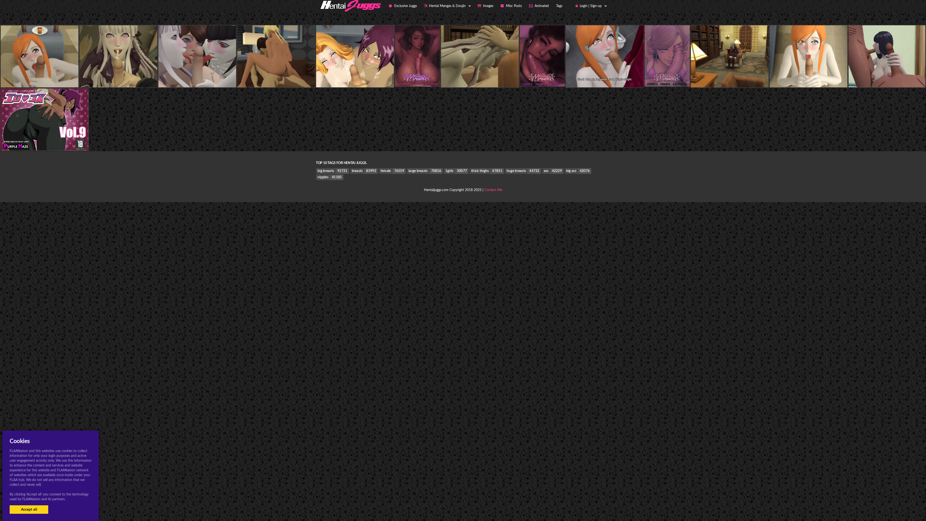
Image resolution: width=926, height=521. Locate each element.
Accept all (29, 509)
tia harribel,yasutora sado (276, 77)
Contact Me (493, 190)
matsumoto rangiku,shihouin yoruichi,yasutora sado (362, 77)
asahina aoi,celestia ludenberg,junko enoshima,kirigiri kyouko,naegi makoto (224, 77)
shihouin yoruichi (44, 141)
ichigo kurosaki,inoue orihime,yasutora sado (605, 77)
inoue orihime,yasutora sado (39, 77)
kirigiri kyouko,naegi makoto (118, 77)
